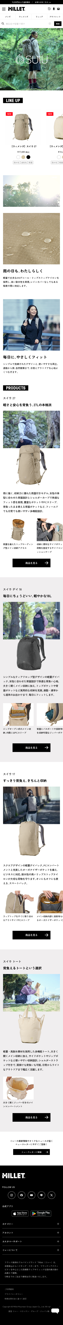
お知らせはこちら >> (43, 2)
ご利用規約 (9, 1289)
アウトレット (55, 16)
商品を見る (31, 563)
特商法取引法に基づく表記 (16, 1298)
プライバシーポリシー (14, 1294)
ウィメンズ (23, 16)
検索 (58, 23)
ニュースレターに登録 (31, 1152)
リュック (39, 16)
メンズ (8, 16)
